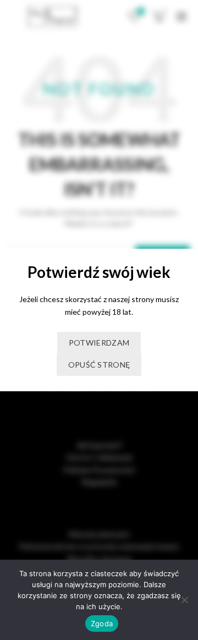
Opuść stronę (99, 364)
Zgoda (102, 623)
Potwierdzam (99, 342)
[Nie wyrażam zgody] (184, 599)
